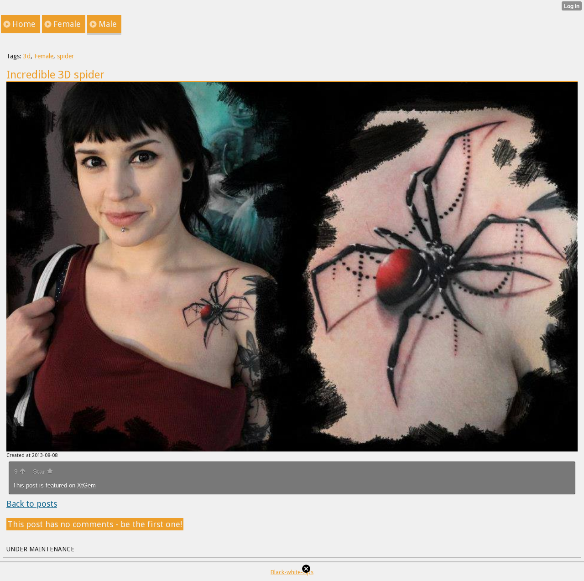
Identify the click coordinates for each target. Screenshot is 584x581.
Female (43, 56)
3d (27, 56)
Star (40, 471)
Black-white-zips (292, 572)
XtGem (86, 485)
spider (65, 56)
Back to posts (31, 503)
